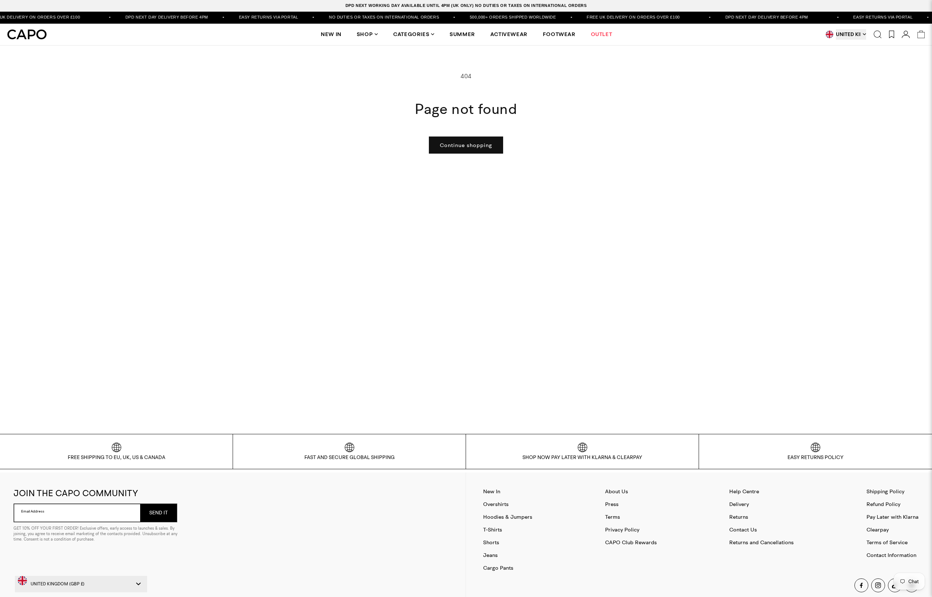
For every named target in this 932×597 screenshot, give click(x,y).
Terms (612, 516)
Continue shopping (466, 145)
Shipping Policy (885, 491)
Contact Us (743, 529)
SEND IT (158, 512)
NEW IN (331, 34)
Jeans (490, 554)
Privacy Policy (622, 529)
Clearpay (877, 529)
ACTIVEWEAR (509, 34)
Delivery (739, 504)
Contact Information (891, 554)
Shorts (491, 542)
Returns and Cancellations (761, 542)
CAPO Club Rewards (631, 542)
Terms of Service (887, 542)
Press (612, 504)
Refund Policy (883, 504)
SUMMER (462, 34)
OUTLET (601, 34)
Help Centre (744, 491)
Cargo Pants (498, 567)
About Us (616, 491)
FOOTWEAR (559, 34)
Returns (738, 516)
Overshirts (496, 504)
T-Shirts (492, 529)
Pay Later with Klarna (892, 516)
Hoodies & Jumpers (507, 516)
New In (491, 491)
